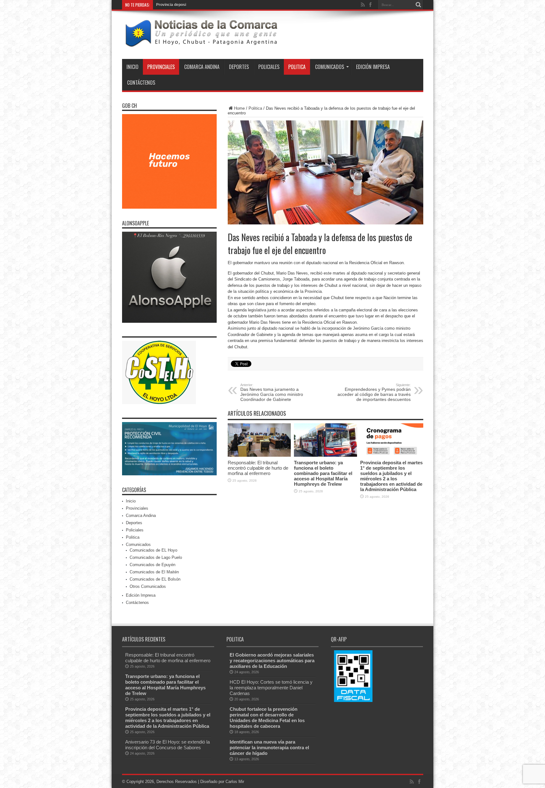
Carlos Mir (235, 781)
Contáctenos (141, 82)
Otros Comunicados (148, 586)
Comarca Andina (202, 67)
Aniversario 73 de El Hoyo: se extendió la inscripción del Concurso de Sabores (167, 744)
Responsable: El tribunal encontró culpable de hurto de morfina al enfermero (258, 468)
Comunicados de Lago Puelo (156, 557)
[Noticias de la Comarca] (201, 43)
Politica (297, 67)
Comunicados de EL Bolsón (155, 579)
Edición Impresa (373, 67)
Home (239, 108)
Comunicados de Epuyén (152, 564)
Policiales (268, 67)
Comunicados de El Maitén (154, 572)
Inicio (132, 67)
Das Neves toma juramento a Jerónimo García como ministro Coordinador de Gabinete (271, 392)
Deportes (239, 67)
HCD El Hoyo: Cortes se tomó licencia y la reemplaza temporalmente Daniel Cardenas (271, 687)
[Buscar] (418, 4)
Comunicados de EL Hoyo (153, 550)
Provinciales (161, 67)
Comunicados (329, 67)
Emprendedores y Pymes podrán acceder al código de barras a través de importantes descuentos (374, 392)
